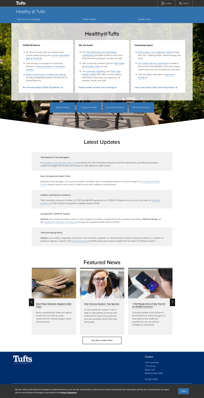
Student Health (63, 107)
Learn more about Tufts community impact (155, 87)
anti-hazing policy (80, 240)
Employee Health (89, 107)
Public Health (89, 19)
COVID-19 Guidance (141, 107)
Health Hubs (144, 19)
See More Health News (102, 340)
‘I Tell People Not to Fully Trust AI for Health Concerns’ (148, 305)
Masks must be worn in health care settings (46, 74)
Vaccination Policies (115, 107)
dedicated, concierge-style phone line (59, 162)
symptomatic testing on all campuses (61, 222)
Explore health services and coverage (96, 87)
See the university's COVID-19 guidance (41, 87)
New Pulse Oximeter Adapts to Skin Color (54, 305)
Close (183, 391)
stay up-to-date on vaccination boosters (45, 68)
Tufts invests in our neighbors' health (155, 52)
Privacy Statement (68, 393)
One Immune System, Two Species (101, 304)
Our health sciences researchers (153, 63)
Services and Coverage (28, 19)
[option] (54, 301)
